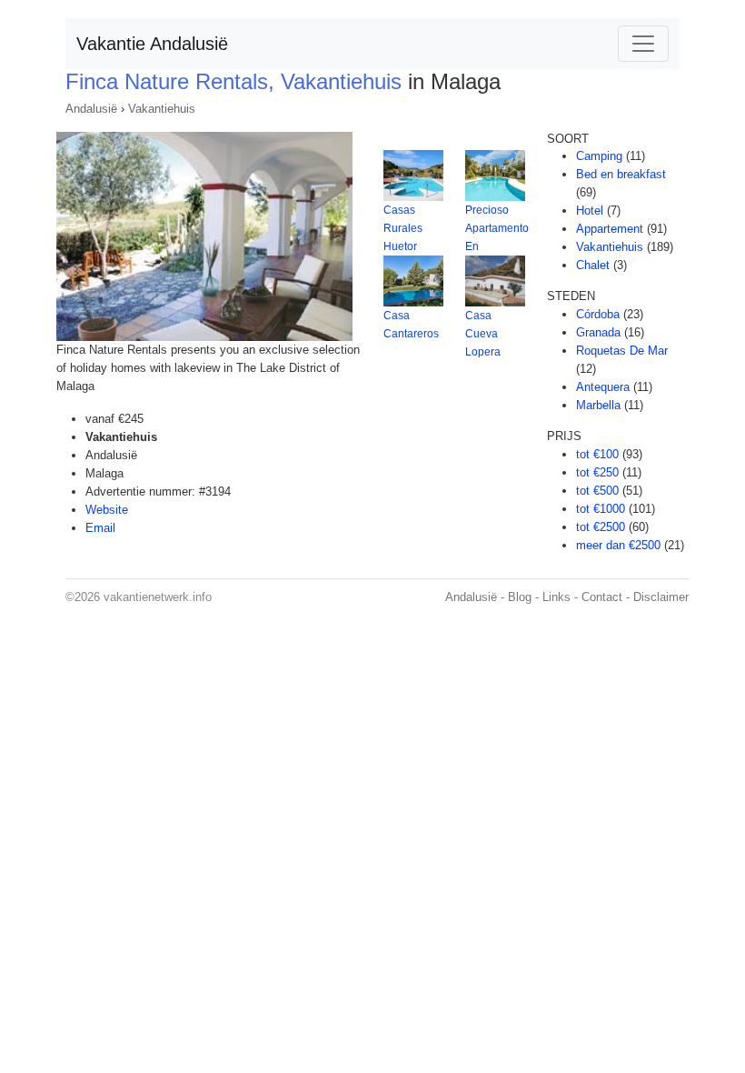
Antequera (603, 387)
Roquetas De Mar (622, 350)
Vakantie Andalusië (152, 44)
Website (106, 509)
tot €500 (597, 490)
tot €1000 (600, 509)
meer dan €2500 (618, 545)
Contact (601, 597)
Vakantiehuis (161, 108)
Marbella (598, 405)
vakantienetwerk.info (158, 597)
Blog (519, 597)
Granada (598, 332)
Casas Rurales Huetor (402, 228)
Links (556, 597)
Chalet (593, 265)
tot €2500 (600, 527)
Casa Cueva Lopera (483, 333)
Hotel (589, 210)
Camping (599, 156)
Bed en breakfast (621, 174)
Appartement (609, 229)
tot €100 (597, 454)
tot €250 (597, 472)
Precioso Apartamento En (497, 228)
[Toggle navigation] (643, 43)
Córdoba (598, 314)
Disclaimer (661, 597)
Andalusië (91, 108)
